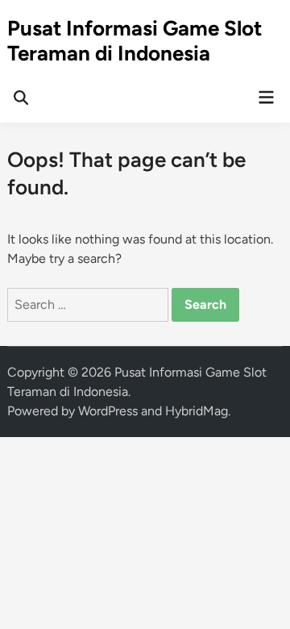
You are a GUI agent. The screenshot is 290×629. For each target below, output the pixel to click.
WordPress (108, 411)
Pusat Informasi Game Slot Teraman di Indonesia (134, 40)
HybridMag (196, 411)
